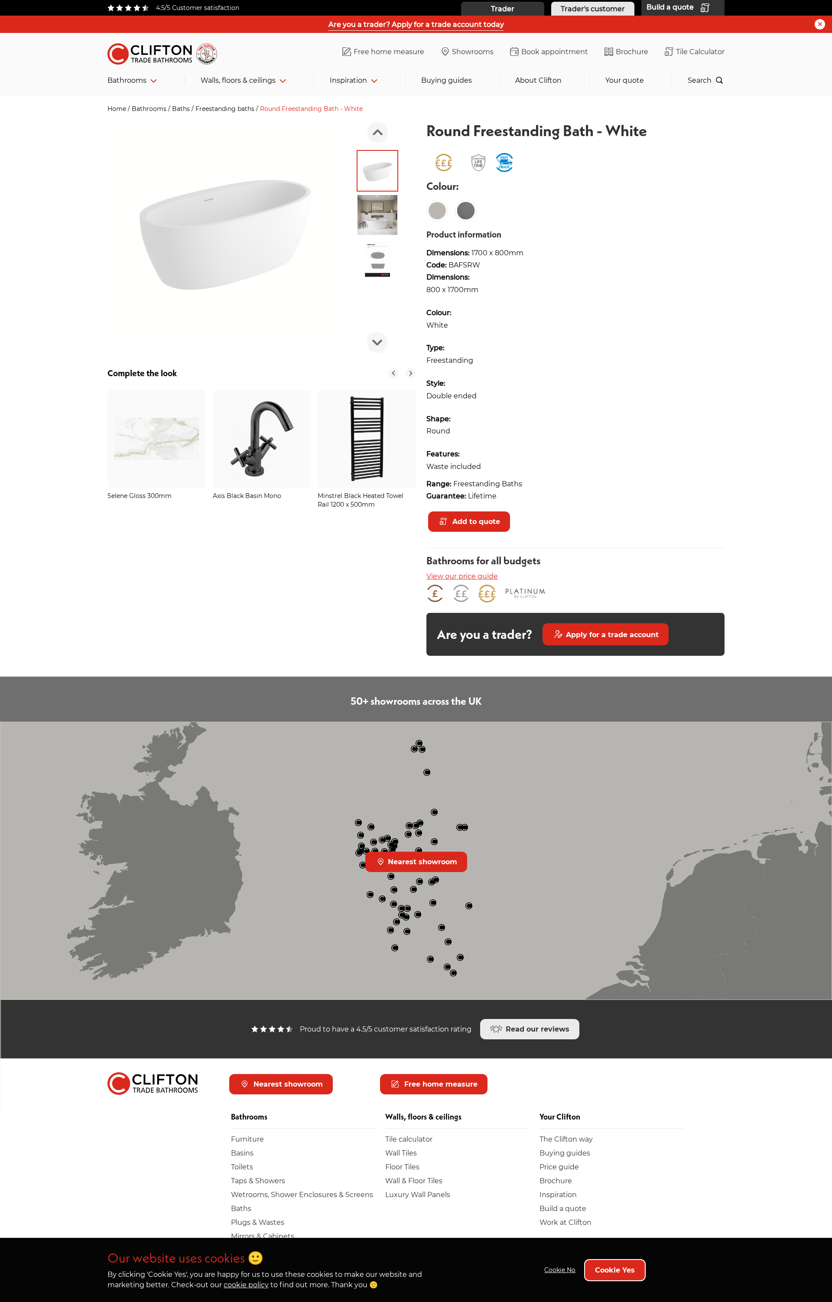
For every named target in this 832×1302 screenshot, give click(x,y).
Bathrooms (126, 80)
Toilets (242, 1166)
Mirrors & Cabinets (262, 1235)
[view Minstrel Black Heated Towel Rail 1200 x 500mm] (367, 439)
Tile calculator (408, 1138)
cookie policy (246, 1284)
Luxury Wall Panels (417, 1194)
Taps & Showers (258, 1180)
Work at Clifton (566, 1222)
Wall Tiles (401, 1152)
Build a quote (563, 1208)
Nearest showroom (421, 861)
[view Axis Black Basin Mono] (262, 439)
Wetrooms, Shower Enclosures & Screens (302, 1194)
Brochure (632, 51)
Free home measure (389, 51)
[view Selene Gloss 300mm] (156, 439)
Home (117, 108)
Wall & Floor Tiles (413, 1180)
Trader (502, 8)
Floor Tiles (402, 1166)
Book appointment (554, 51)
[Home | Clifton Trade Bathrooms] (165, 52)
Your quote (624, 80)
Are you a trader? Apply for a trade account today (416, 24)
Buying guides (446, 80)
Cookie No (559, 1270)
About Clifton (538, 80)
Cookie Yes (615, 1269)
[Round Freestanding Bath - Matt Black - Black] (466, 210)
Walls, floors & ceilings (238, 80)
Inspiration (348, 80)
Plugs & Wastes (257, 1222)
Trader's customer (593, 8)
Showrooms (473, 51)
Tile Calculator (700, 51)
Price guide (559, 1166)
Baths (182, 108)
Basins (242, 1152)
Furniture (247, 1138)
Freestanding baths (225, 108)
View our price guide (462, 575)
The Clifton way (566, 1138)
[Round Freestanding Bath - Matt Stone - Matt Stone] (437, 210)
